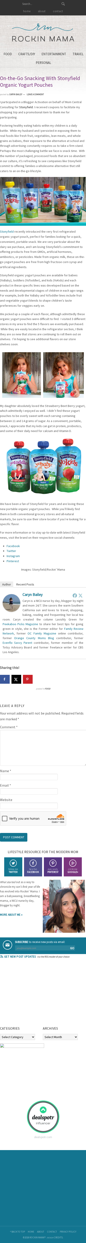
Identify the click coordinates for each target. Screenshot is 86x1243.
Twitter (11, 551)
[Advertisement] (33, 993)
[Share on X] (16, 679)
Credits (58, 1237)
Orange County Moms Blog (34, 638)
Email (5, 785)
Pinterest (13, 561)
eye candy (52, 871)
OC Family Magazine (42, 633)
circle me (72, 871)
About (40, 1231)
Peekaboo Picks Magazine (20, 624)
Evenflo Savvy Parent (17, 643)
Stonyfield (7, 232)
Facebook (13, 546)
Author (6, 584)
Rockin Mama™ (43, 33)
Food (47, 688)
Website (6, 799)
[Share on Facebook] (5, 679)
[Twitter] (80, 595)
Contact (52, 1231)
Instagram (13, 556)
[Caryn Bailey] (11, 610)
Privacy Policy (68, 1231)
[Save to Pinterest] (28, 679)
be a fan (33, 871)
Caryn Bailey (32, 594)
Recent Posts (25, 584)
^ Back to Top (17, 1231)
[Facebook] (74, 595)
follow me (13, 871)
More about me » (11, 915)
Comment (9, 727)
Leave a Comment (35, 94)
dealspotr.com (43, 1137)
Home (31, 1231)
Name (5, 771)
